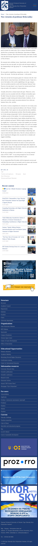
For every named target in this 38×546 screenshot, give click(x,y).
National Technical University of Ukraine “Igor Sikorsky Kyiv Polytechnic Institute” (17, 5)
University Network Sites (7, 369)
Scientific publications (7, 372)
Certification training (6, 360)
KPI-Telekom (4, 329)
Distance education (6, 351)
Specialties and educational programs (10, 426)
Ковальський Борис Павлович (9, 178)
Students (3, 406)
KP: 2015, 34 (4, 169)
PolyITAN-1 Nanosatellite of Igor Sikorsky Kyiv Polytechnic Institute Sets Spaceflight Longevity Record (13, 200)
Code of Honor (5, 423)
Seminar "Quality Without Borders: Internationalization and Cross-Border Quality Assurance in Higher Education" (14, 229)
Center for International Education (10, 363)
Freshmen (3, 403)
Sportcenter (4, 332)
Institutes (3, 312)
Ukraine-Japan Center (6, 338)
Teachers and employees (7, 174)
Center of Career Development (9, 341)
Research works (5, 377)
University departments (7, 320)
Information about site (15, 528)
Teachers (3, 411)
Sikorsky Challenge (6, 417)
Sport (24, 174)
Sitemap (6, 528)
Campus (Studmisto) (6, 335)
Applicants (3, 397)
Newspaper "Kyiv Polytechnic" (9, 386)
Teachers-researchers (6, 420)
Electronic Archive (6, 380)
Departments (4, 309)
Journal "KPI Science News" (8, 383)
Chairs (2, 317)
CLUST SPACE (5, 432)
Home (2, 14)
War (2, 429)
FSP (2, 172)
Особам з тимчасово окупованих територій (13, 400)
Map (2, 528)
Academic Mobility (6, 354)
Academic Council (6, 306)
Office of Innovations (6, 343)
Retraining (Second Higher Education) (11, 357)
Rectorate (3, 303)
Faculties (3, 314)
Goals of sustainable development (9, 435)
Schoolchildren (5, 394)
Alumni (3, 408)
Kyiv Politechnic (5, 176)
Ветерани (18, 174)
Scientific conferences (6, 375)
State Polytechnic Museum (8, 326)
